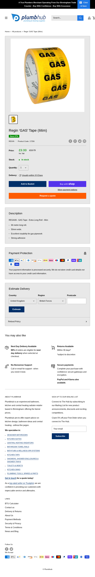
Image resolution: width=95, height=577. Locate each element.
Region (41, 295)
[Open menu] (6, 18)
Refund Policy (14, 321)
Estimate (16, 309)
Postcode (71, 295)
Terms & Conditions (13, 527)
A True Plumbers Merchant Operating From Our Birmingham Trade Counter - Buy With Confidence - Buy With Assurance (47, 4)
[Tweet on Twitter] (80, 141)
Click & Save (84, 4)
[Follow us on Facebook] (6, 549)
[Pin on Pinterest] (75, 141)
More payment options (67, 190)
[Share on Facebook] (70, 141)
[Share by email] (84, 141)
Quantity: (13, 168)
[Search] (80, 18)
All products (16, 32)
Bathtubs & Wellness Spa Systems (23, 451)
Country (12, 295)
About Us (9, 515)
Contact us (9, 507)
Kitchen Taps (13, 455)
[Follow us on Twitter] (11, 549)
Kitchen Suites (14, 439)
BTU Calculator (12, 503)
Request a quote (48, 196)
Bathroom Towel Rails (18, 447)
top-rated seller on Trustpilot (21, 483)
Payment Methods (13, 519)
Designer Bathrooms (17, 435)
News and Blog (11, 531)
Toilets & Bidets (15, 466)
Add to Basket (27, 184)
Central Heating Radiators (20, 443)
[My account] (89, 18)
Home (7, 32)
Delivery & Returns (13, 511)
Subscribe (60, 436)
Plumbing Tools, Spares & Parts (22, 473)
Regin (11, 141)
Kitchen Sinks (13, 469)
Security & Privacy (13, 523)
